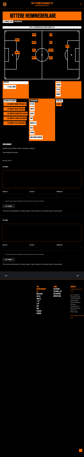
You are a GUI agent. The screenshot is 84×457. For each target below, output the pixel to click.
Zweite (39, 299)
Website (60, 191)
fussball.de (57, 291)
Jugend (39, 313)
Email (32, 191)
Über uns (40, 294)
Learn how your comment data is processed (46, 211)
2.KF (38, 303)
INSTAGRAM (57, 294)
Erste (38, 296)
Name (5, 191)
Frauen (39, 311)
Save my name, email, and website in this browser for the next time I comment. (24, 201)
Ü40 (38, 308)
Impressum (57, 296)
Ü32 (38, 306)
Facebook (56, 289)
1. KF (38, 301)
